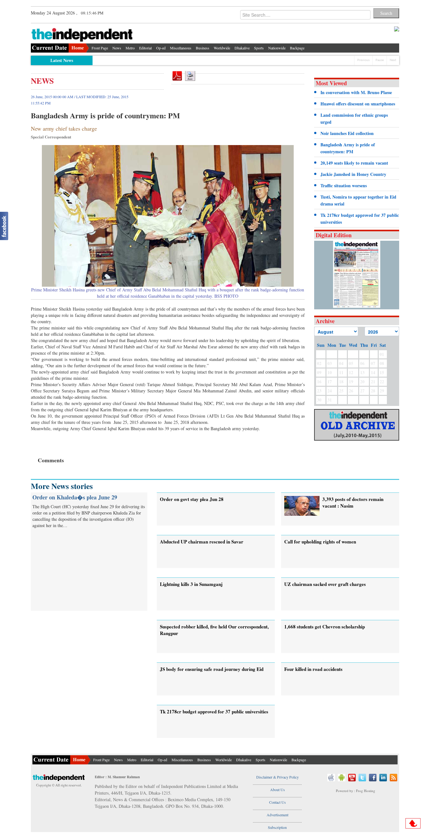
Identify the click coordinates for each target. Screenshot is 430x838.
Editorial (145, 47)
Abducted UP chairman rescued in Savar (201, 541)
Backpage (297, 47)
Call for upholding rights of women (320, 541)
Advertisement (277, 814)
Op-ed (161, 47)
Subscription (277, 827)
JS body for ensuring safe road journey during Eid (211, 669)
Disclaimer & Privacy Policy (277, 776)
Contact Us (277, 802)
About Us (277, 789)
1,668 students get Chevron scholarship (324, 626)
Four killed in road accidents (313, 669)
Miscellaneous (180, 47)
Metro (130, 47)
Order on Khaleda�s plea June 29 (74, 497)
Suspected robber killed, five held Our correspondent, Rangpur (214, 630)
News (116, 47)
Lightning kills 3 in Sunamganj (191, 584)
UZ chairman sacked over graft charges (325, 584)
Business (202, 47)
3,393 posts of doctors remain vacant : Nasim (352, 502)
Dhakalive (242, 47)
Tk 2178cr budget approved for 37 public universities (214, 711)
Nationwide (277, 47)
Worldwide (222, 47)
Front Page (100, 47)
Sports (259, 47)
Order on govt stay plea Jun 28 (191, 499)
